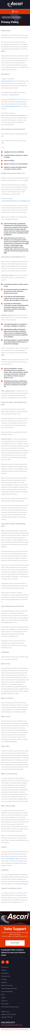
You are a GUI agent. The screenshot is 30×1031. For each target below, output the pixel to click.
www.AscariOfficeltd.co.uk (12, 115)
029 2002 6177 (8, 1022)
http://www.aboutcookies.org (10, 201)
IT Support (4, 979)
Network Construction (7, 985)
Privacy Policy (5, 1004)
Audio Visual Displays (7, 992)
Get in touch (15, 943)
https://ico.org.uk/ (22, 884)
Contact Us (4, 1001)
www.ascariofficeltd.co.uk (7, 81)
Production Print (5, 976)
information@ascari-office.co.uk (14, 106)
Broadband (4, 982)
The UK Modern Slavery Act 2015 (10, 1007)
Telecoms (3, 970)
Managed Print (5, 973)
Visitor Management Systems (9, 989)
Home (4, 17)
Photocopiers (4, 967)
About (2, 995)
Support (3, 998)
